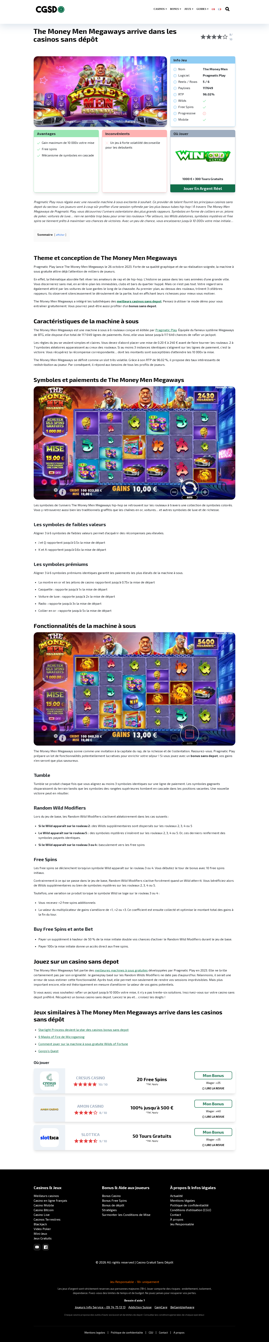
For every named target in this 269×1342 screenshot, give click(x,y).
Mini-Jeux (40, 1233)
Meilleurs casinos (46, 1196)
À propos (176, 1219)
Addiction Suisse (140, 1307)
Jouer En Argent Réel (203, 188)
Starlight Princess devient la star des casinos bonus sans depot (83, 1029)
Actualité (176, 1196)
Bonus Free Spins (114, 1200)
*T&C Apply (152, 1084)
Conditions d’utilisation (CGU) (190, 1210)
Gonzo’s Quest (48, 1051)
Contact (175, 1214)
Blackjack (40, 1224)
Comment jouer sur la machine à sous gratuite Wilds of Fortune (83, 1044)
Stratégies (109, 1210)
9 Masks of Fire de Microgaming (61, 1037)
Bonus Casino (111, 1196)
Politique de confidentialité (189, 1205)
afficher (60, 234)
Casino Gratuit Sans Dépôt (154, 1262)
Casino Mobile (44, 1205)
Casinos (159, 8)
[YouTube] (37, 1247)
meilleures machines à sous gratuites (121, 970)
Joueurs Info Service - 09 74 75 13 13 (100, 1307)
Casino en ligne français (50, 1200)
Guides (201, 8)
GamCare (161, 1307)
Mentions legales (94, 1332)
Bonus (174, 8)
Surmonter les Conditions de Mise (126, 1214)
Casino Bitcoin (44, 1210)
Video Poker (42, 1229)
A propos (179, 1332)
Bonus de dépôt (113, 1205)
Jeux (187, 8)
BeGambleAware (182, 1307)
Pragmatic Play (166, 330)
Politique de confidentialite (127, 1332)
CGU (151, 1332)
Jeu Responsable (182, 1224)
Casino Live (42, 1214)
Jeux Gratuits (43, 1238)
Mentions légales (182, 1200)
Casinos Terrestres (47, 1219)
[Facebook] (45, 1247)
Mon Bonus (213, 1075)
